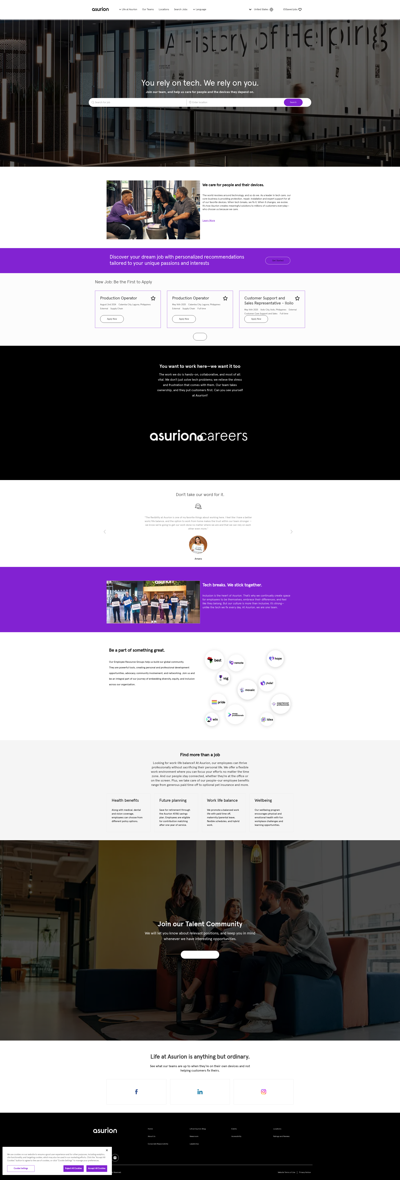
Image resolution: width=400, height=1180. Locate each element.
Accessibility (236, 1136)
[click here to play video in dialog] (200, 438)
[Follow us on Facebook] (136, 1092)
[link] (200, 955)
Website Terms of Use (286, 1172)
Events (234, 1129)
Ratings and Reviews (281, 1136)
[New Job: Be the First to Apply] (200, 336)
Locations (164, 9)
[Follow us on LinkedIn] (200, 1092)
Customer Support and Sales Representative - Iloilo (268, 301)
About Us (151, 1136)
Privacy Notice (305, 1172)
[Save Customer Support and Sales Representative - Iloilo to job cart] (297, 298)
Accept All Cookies (96, 1168)
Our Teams (148, 9)
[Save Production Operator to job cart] (153, 298)
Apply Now (112, 319)
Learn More (208, 220)
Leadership (194, 1144)
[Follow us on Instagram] (263, 1092)
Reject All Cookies (73, 1168)
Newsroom (194, 1136)
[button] (293, 102)
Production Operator (118, 298)
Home (150, 1129)
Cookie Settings (21, 1168)
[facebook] (115, 1158)
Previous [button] (105, 532)
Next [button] (291, 532)
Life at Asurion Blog (198, 1129)
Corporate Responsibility (158, 1144)
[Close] (106, 1150)
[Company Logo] (100, 9)
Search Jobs (180, 9)
